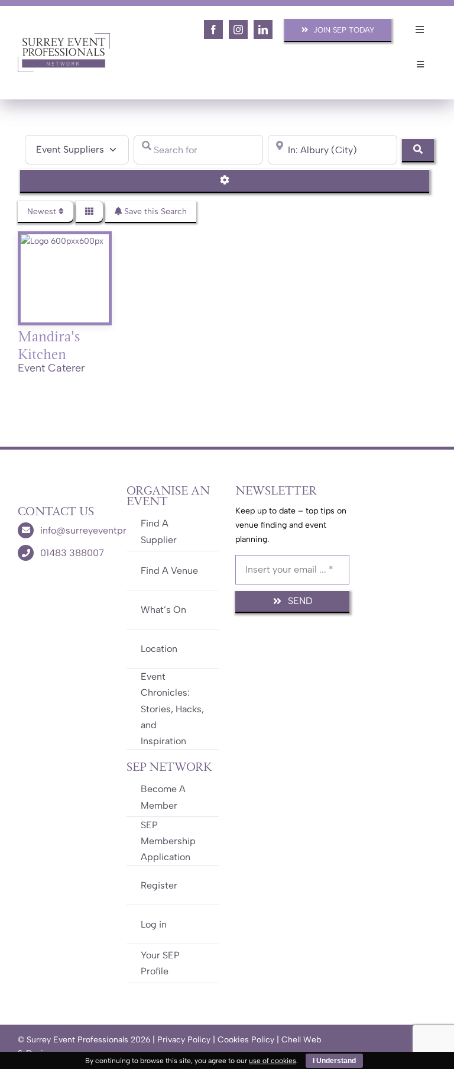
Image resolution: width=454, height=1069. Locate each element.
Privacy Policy (183, 1040)
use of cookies (272, 1061)
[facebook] (213, 29)
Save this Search (154, 211)
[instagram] (238, 29)
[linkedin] (263, 29)
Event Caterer (51, 367)
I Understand (334, 1061)
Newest (43, 211)
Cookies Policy (246, 1040)
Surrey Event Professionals (77, 1040)
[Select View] (89, 211)
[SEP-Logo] (64, 37)
